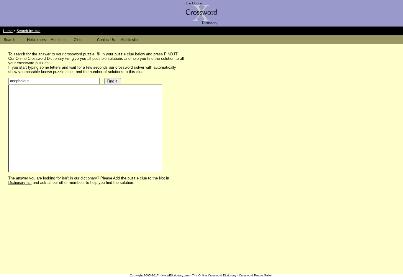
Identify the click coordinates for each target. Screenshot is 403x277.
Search (9, 40)
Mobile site (129, 40)
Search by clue (28, 31)
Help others (36, 40)
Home (8, 31)
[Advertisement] (236, 89)
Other (78, 40)
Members (57, 40)
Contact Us (106, 40)
